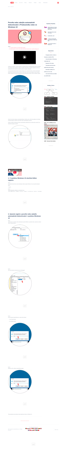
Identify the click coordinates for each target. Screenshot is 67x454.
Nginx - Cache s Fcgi (48, 106)
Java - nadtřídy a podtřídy (49, 96)
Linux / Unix (21, 2)
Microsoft (30, 2)
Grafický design (46, 125)
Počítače (35, 2)
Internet (16, 2)
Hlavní (12, 2)
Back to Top (56, 429)
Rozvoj (40, 2)
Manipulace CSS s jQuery (50, 63)
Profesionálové (45, 2)
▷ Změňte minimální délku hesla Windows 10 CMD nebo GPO (52, 39)
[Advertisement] (35, 14)
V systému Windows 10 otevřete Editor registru (17, 47)
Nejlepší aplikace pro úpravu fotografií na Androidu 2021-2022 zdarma (52, 28)
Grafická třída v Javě (51, 35)
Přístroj (25, 2)
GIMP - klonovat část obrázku (50, 141)
